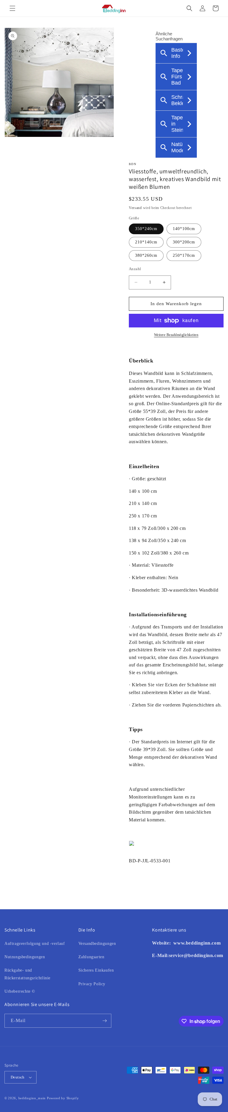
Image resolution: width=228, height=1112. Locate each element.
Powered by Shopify (63, 1098)
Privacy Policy (91, 984)
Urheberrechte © (19, 991)
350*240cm (146, 228)
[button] (12, 8)
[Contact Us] (173, 942)
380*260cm (146, 255)
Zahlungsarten (91, 957)
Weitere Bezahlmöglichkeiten (176, 335)
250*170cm (184, 255)
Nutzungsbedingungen (24, 957)
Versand (135, 208)
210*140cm (146, 242)
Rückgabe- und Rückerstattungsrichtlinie (27, 974)
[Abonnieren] (104, 1021)
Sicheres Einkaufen (96, 970)
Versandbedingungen (97, 943)
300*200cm (184, 242)
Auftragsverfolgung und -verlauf (34, 943)
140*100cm (184, 228)
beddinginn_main (32, 1098)
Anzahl (135, 269)
